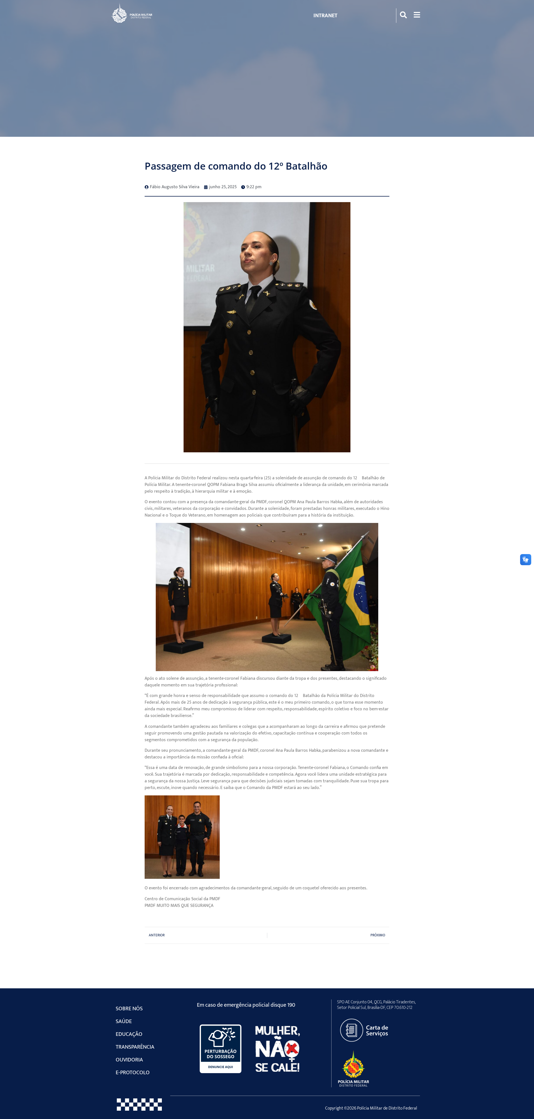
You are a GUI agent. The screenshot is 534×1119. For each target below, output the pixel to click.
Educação (129, 1034)
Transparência (135, 1047)
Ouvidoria (129, 1060)
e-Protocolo (133, 1072)
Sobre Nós (129, 1008)
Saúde (124, 1021)
